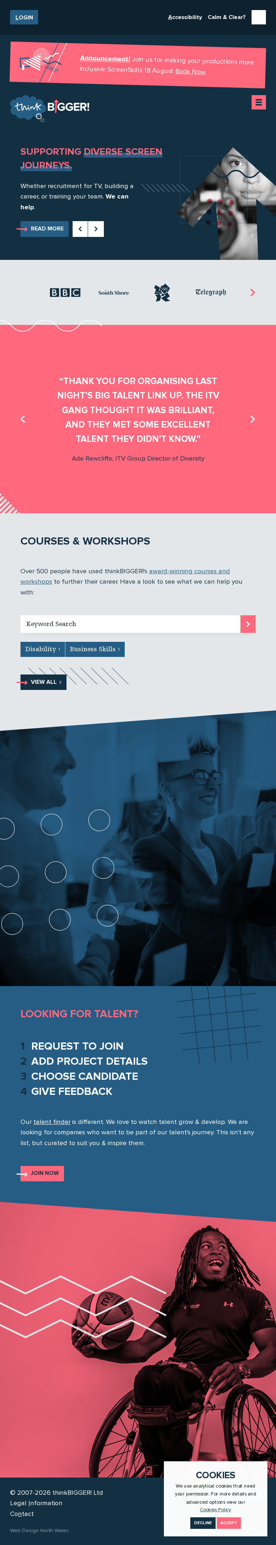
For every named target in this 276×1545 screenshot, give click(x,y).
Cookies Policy (215, 1510)
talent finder (51, 1122)
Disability (42, 649)
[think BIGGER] (49, 108)
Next (95, 228)
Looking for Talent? (79, 1014)
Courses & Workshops (85, 541)
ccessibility (185, 17)
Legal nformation (36, 1503)
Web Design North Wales (39, 1530)
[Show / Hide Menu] (259, 102)
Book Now (191, 71)
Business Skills (95, 649)
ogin (24, 17)
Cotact (22, 1514)
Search (248, 622)
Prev (80, 228)
